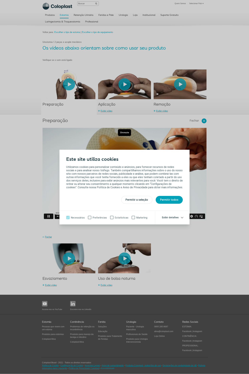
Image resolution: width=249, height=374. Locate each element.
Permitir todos (169, 199)
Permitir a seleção (137, 199)
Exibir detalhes (170, 217)
